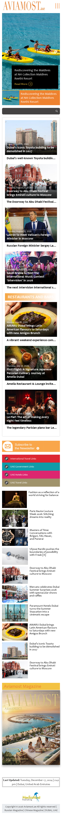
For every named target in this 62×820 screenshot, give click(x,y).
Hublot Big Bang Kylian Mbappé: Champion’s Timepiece (36, 98)
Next (55, 52)
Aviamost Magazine (22, 686)
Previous (6, 52)
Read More (20, 84)
